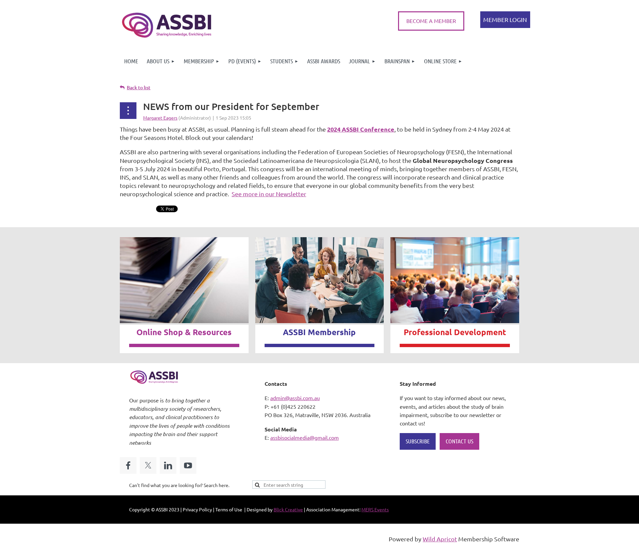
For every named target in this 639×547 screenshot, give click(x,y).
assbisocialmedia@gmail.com (304, 437)
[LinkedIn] (168, 465)
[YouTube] (188, 465)
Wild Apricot (440, 538)
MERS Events (375, 509)
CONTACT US (459, 441)
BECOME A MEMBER (431, 20)
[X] (148, 465)
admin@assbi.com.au (295, 397)
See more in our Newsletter (269, 193)
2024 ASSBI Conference (360, 129)
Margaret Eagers (160, 118)
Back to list (138, 87)
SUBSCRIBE (418, 441)
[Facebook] (128, 465)
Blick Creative (288, 509)
